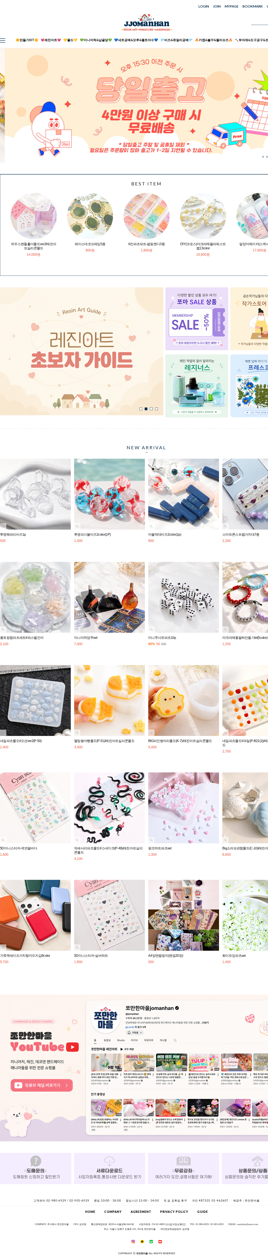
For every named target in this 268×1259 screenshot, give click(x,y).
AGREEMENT (141, 1211)
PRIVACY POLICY (174, 1211)
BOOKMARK (252, 6)
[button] (263, 157)
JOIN (217, 6)
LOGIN (203, 6)
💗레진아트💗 (51, 40)
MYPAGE (231, 6)
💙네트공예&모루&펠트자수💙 (136, 40)
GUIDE (202, 1211)
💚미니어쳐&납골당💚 (96, 40)
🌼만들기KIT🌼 (27, 40)
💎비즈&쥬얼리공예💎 (176, 40)
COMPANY (113, 1211)
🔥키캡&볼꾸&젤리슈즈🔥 (214, 40)
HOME (90, 1211)
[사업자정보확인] (175, 1224)
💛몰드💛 (70, 40)
